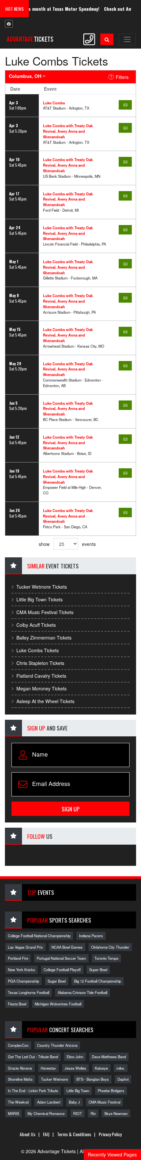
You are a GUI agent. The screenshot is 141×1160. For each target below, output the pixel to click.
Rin (93, 1113)
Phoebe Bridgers (111, 1090)
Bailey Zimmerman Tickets (43, 637)
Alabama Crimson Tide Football (82, 992)
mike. (120, 1068)
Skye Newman (116, 1113)
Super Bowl (98, 969)
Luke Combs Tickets (37, 650)
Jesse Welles (75, 1068)
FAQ (46, 1134)
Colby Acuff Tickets (36, 625)
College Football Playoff (62, 969)
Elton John (75, 1056)
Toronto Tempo (106, 958)
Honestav (48, 1068)
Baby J (74, 1102)
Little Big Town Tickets (39, 599)
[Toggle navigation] (127, 39)
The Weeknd (18, 1102)
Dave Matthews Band (109, 1056)
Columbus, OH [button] (26, 76)
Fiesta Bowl (17, 1003)
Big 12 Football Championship (97, 981)
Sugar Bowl (57, 981)
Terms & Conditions (74, 1134)
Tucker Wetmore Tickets (41, 586)
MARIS (13, 1113)
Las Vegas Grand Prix (25, 947)
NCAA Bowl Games (67, 947)
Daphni (123, 1079)
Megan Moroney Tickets (41, 688)
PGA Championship (23, 981)
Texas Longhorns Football (28, 992)
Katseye (101, 1068)
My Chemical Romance (46, 1113)
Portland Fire (18, 958)
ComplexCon (18, 1045)
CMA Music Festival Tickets (44, 612)
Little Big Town (78, 1090)
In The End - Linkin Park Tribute (33, 1090)
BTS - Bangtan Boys (92, 1079)
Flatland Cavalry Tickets (41, 675)
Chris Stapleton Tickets (40, 663)
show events (67, 544)
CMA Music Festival (104, 1102)
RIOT (77, 1113)
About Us (27, 1134)
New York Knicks (21, 969)
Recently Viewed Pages (112, 1154)
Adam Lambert (48, 1102)
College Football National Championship (39, 935)
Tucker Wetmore (54, 1079)
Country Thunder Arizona (57, 1045)
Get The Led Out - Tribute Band (33, 1056)
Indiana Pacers (91, 935)
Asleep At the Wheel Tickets (45, 701)
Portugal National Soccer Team (61, 958)
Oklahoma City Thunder (110, 947)
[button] (106, 39)
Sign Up (71, 809)
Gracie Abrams (20, 1068)
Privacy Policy (110, 1134)
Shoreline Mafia (20, 1079)
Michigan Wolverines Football (58, 1003)
